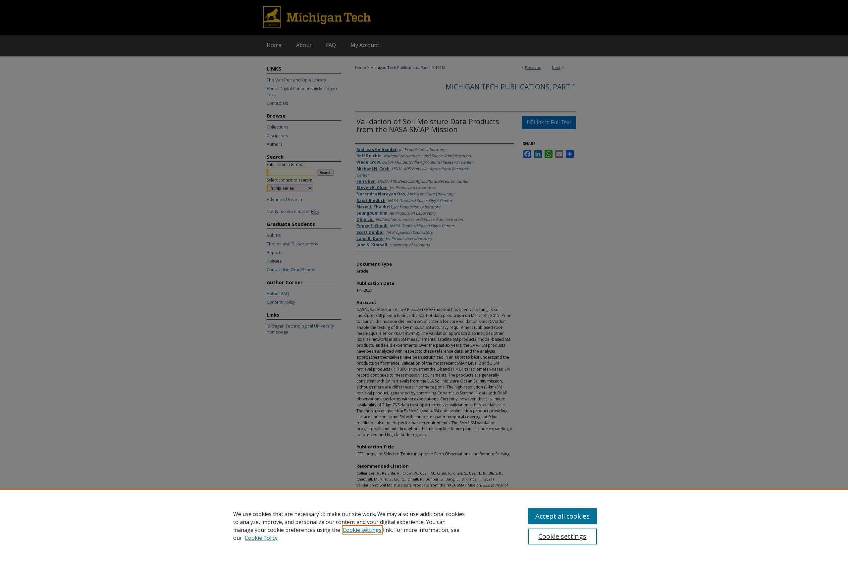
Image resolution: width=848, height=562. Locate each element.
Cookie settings (362, 530)
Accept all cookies (562, 516)
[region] (424, 525)
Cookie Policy (261, 537)
